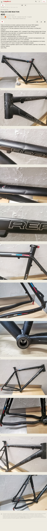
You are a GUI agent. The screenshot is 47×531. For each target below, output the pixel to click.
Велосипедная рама (4, 9)
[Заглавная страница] (7, 1)
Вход (44, 1)
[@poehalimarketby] (22, 5)
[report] (44, 22)
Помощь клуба (23, 517)
